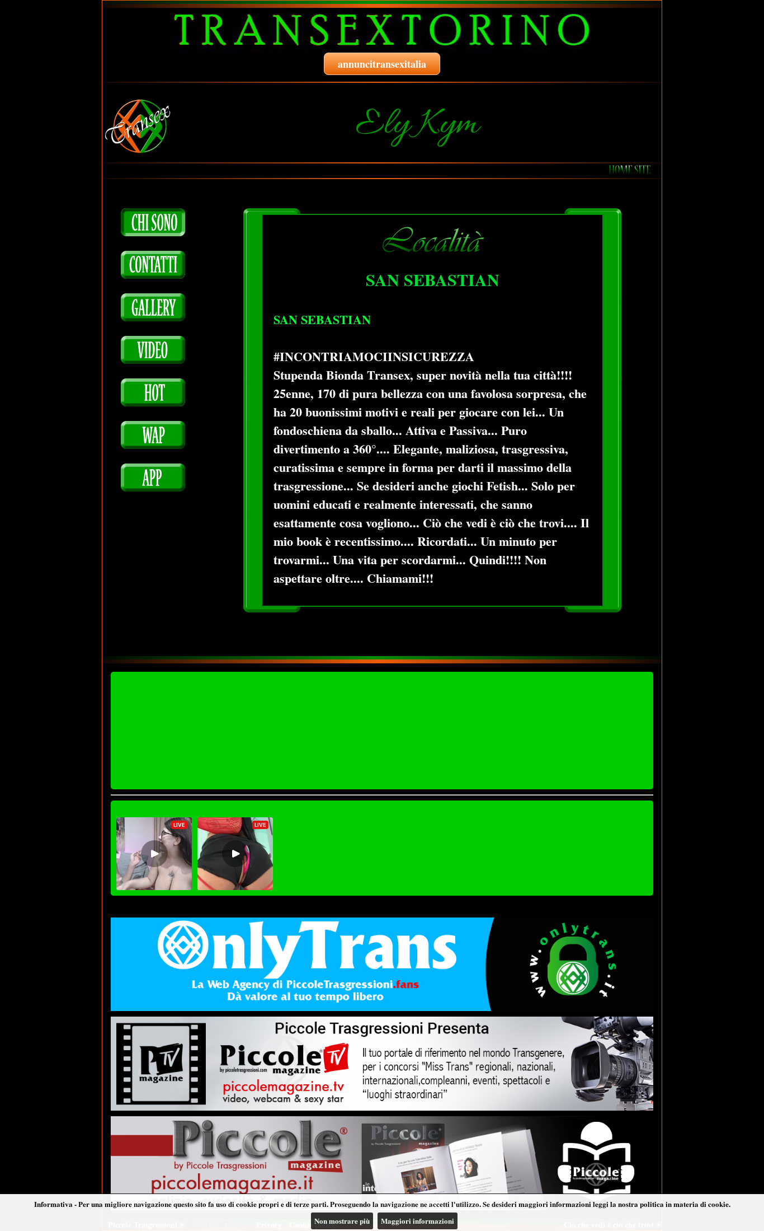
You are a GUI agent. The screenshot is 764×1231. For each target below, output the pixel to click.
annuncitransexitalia (382, 64)
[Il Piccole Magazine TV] (382, 1064)
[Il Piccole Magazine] (382, 1163)
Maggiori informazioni (417, 1220)
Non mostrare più (342, 1220)
